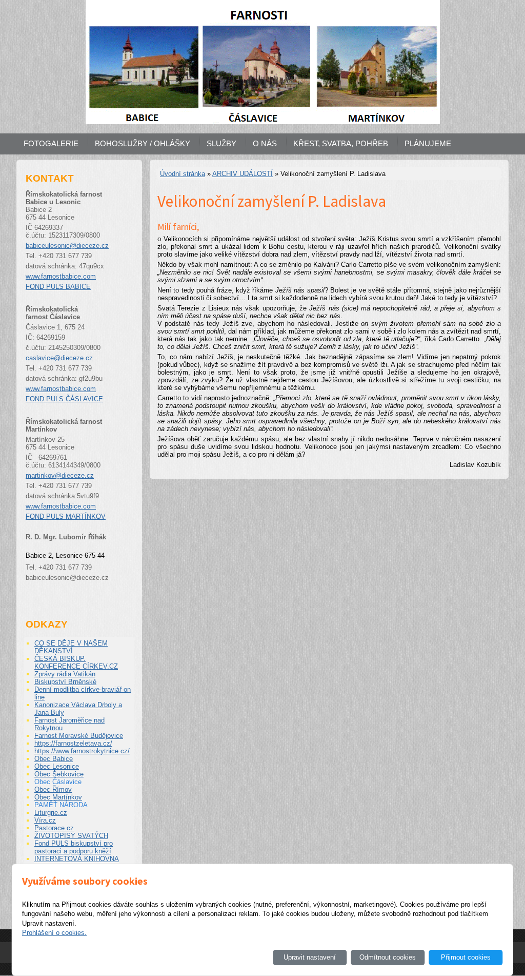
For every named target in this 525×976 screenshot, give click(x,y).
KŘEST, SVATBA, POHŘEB (340, 143)
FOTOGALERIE (51, 143)
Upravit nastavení (310, 957)
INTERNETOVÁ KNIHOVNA (76, 859)
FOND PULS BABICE (58, 286)
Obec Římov (53, 789)
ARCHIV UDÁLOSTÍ (242, 174)
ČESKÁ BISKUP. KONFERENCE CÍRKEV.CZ (76, 662)
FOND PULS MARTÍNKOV (66, 516)
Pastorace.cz (54, 828)
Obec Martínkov (58, 797)
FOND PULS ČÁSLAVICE (64, 399)
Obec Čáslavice (58, 782)
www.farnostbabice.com (61, 276)
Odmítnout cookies (387, 957)
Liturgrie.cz (50, 812)
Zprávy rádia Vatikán (64, 674)
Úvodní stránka (182, 174)
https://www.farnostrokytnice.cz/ (82, 751)
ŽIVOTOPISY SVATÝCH (71, 836)
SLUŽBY (221, 143)
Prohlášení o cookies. (54, 932)
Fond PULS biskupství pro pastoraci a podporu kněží (73, 847)
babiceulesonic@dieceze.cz (67, 245)
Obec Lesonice (56, 766)
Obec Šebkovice (59, 774)
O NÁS (265, 143)
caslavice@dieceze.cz (59, 358)
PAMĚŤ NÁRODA (61, 805)
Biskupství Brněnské (65, 682)
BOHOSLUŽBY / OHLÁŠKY (142, 143)
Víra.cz (45, 820)
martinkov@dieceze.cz (60, 475)
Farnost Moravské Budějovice (78, 735)
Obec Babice (53, 759)
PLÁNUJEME (428, 143)
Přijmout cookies (466, 957)
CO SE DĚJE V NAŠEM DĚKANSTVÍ (71, 647)
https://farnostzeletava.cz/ (73, 743)
